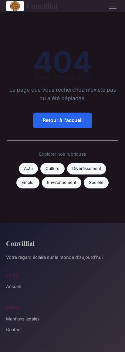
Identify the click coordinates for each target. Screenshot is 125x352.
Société (96, 182)
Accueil (13, 286)
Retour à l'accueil (63, 120)
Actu (28, 168)
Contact (14, 329)
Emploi (28, 182)
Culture (52, 168)
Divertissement (86, 168)
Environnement (61, 182)
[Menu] (113, 6)
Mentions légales (22, 318)
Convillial (41, 6)
